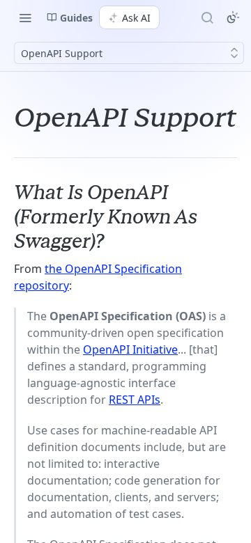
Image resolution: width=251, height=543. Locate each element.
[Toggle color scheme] (233, 17)
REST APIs (134, 399)
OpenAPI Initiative (130, 349)
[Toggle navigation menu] (25, 17)
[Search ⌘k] (207, 17)
